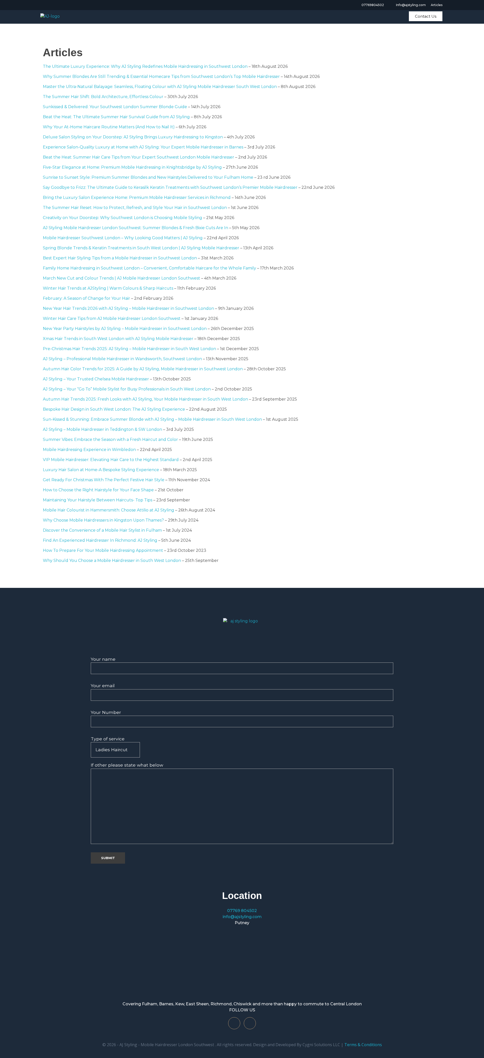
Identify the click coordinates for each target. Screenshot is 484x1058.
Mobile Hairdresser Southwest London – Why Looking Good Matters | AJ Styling (123, 237)
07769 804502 (242, 910)
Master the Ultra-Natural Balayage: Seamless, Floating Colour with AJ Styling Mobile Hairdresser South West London (160, 86)
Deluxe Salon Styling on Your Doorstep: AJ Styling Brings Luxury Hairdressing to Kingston (133, 137)
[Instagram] (250, 1023)
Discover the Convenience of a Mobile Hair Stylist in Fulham (102, 530)
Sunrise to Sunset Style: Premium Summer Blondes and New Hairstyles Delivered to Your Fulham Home (148, 177)
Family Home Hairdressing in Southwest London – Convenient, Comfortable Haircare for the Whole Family (149, 268)
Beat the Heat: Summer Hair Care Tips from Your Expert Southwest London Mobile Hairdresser (138, 157)
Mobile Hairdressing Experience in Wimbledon (89, 449)
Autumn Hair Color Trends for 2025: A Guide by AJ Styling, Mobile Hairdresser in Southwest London (143, 369)
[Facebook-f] (234, 1023)
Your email (103, 685)
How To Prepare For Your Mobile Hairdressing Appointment (103, 550)
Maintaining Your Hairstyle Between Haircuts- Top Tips (97, 500)
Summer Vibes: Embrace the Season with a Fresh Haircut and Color (110, 439)
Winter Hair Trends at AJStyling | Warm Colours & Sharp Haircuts (108, 288)
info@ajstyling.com (242, 916)
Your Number (106, 712)
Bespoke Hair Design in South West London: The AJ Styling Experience (114, 409)
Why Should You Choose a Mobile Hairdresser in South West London (112, 560)
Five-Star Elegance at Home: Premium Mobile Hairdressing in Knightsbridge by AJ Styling (132, 167)
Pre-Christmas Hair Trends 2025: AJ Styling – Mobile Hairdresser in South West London (129, 348)
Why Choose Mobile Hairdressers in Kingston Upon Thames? (103, 520)
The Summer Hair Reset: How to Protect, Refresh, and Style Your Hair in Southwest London (135, 207)
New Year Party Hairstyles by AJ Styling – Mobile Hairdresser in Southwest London (125, 328)
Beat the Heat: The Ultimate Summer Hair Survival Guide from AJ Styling (116, 116)
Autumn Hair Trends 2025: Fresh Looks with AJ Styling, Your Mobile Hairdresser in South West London (145, 399)
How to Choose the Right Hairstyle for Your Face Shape (98, 490)
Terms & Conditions (363, 1044)
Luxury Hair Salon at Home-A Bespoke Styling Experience (101, 469)
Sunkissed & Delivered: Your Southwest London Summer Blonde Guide (115, 106)
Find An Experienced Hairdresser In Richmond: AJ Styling (100, 540)
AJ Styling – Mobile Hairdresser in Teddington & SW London (102, 429)
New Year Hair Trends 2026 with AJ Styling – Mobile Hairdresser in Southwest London (128, 308)
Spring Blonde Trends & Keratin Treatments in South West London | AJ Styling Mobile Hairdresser (141, 248)
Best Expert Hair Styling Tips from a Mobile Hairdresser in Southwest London (120, 258)
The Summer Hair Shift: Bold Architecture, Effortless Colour (103, 96)
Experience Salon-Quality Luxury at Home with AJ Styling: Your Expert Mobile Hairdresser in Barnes (143, 147)
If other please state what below (127, 765)
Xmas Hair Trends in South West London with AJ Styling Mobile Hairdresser (118, 338)
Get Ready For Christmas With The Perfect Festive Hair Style (103, 479)
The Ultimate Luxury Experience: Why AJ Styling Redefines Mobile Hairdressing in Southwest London (145, 66)
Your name (103, 659)
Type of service (108, 738)
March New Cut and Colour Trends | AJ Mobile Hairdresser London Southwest (121, 278)
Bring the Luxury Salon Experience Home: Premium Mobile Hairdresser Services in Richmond (137, 197)
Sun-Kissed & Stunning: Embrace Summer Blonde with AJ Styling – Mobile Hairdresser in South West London (152, 419)
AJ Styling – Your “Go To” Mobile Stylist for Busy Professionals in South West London (127, 389)
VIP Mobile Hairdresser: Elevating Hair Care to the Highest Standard (111, 459)
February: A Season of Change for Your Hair (86, 298)
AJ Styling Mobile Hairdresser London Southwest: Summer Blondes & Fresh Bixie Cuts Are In (135, 227)
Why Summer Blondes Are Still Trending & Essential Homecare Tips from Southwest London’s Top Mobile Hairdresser (161, 76)
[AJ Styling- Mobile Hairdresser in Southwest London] (242, 633)
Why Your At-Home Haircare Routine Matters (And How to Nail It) (109, 127)
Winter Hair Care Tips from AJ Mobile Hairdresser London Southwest (111, 318)
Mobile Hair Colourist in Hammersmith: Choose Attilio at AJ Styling (108, 510)
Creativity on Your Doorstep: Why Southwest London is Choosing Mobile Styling (122, 217)
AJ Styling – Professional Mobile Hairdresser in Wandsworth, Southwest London (122, 358)
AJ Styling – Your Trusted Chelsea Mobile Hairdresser (96, 379)
